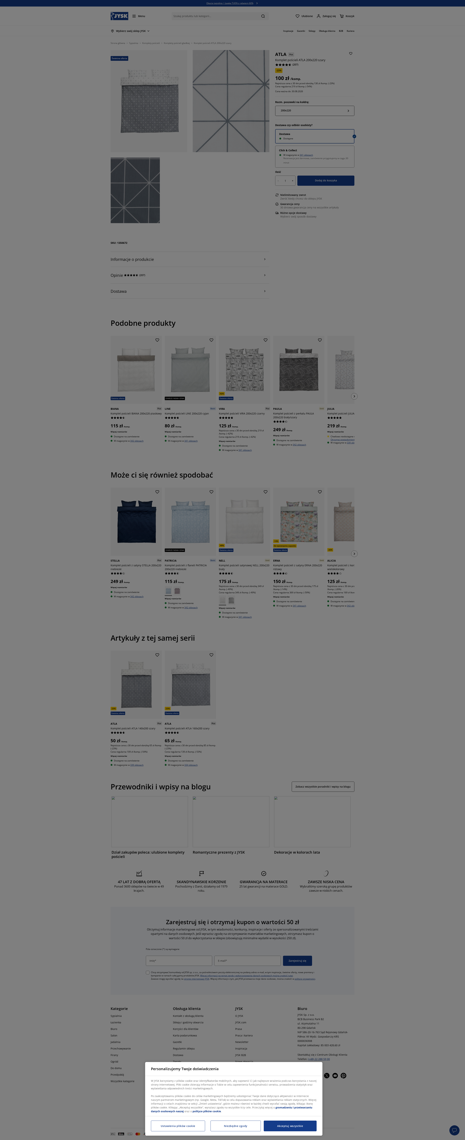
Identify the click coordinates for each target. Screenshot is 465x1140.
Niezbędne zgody (235, 1126)
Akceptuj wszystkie (290, 1126)
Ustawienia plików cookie (178, 1126)
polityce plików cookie (207, 1111)
